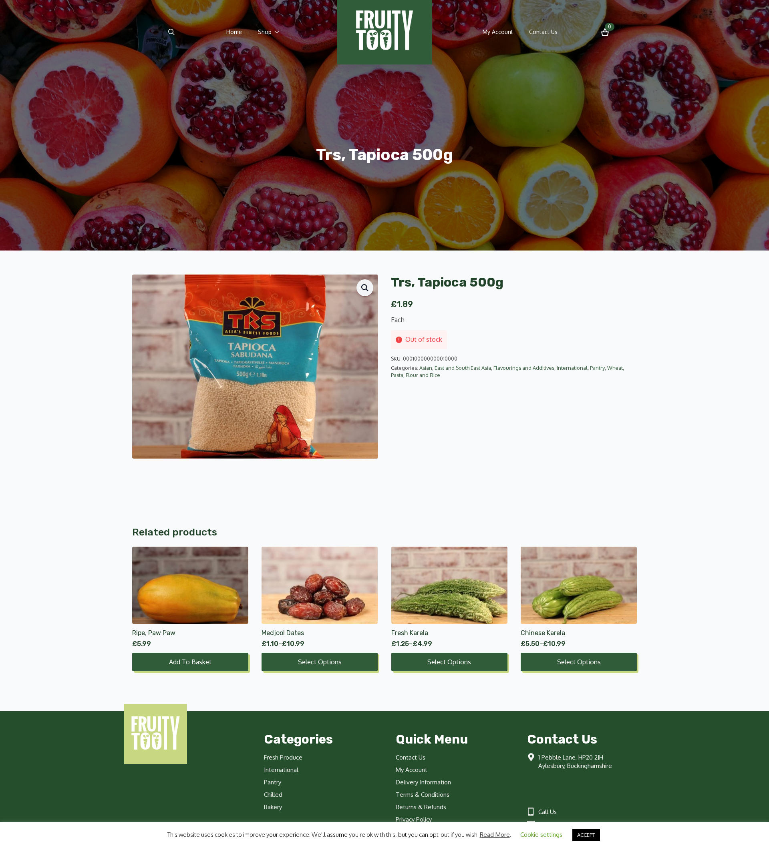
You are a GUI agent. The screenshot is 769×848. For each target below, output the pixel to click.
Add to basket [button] (190, 662)
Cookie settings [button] (541, 834)
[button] (364, 287)
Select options (320, 662)
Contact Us (543, 31)
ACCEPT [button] (586, 835)
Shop (265, 31)
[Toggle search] (171, 32)
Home (234, 31)
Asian (425, 368)
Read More (495, 834)
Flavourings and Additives (523, 368)
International (572, 368)
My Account (498, 31)
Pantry (597, 368)
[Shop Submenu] (279, 32)
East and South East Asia (463, 368)
